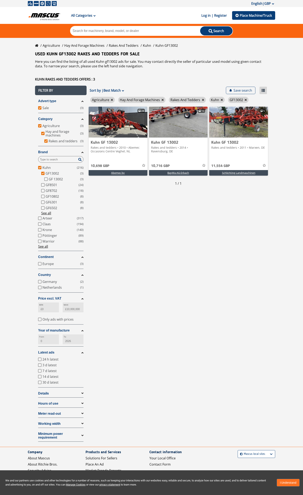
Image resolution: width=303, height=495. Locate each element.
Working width (49, 423)
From (41, 337)
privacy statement (109, 484)
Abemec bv (118, 173)
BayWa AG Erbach (178, 173)
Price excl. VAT (49, 298)
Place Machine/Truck (256, 15)
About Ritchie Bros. (43, 464)
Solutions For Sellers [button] (101, 458)
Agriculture (51, 45)
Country (44, 275)
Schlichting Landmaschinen (238, 173)
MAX (66, 305)
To (65, 337)
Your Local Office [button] (162, 458)
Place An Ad (95, 464)
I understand (288, 482)
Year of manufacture (54, 330)
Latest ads (46, 352)
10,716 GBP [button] (160, 166)
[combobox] (240, 454)
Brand (43, 152)
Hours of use (48, 403)
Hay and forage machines (84, 45)
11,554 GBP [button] (220, 166)
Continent (46, 257)
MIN (41, 305)
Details (43, 393)
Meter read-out (49, 413)
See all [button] (46, 213)
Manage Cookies (76, 484)
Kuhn (147, 45)
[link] (118, 122)
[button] (61, 90)
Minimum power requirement (50, 435)
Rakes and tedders (124, 45)
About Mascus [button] (39, 458)
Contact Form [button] (160, 464)
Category (45, 119)
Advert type (47, 101)
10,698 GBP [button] (100, 166)
